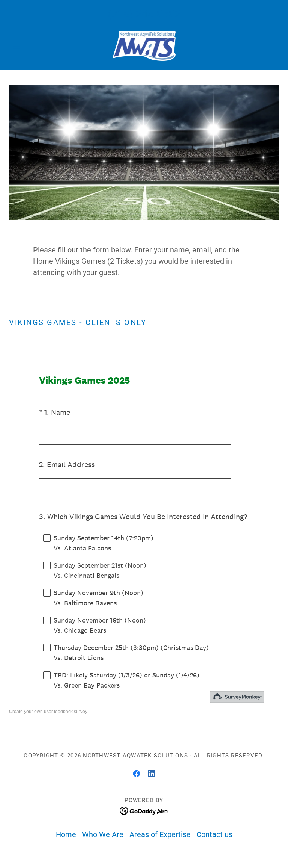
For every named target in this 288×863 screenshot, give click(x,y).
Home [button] (66, 834)
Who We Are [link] (102, 834)
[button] (29, 45)
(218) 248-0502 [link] (144, 14)
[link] (144, 46)
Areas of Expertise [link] (159, 834)
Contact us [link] (214, 834)
